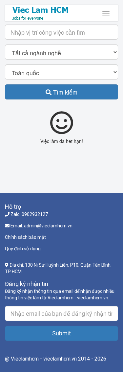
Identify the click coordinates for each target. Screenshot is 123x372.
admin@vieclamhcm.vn (48, 225)
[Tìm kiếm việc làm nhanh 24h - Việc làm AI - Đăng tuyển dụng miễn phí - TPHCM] (45, 13)
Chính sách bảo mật (25, 237)
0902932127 (35, 214)
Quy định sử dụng (23, 248)
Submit (61, 333)
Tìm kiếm (64, 92)
